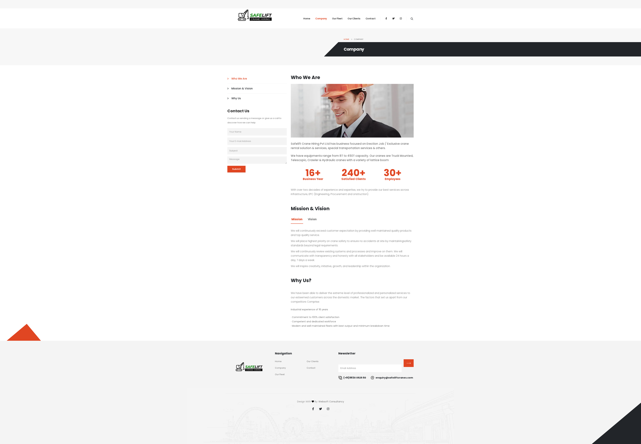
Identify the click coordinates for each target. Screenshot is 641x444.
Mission (296, 219)
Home (306, 18)
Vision (312, 219)
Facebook (313, 409)
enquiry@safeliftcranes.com (394, 377)
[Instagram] (401, 18)
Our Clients (354, 18)
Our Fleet (337, 18)
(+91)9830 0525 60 (354, 377)
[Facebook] (386, 18)
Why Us (236, 98)
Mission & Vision (242, 88)
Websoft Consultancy (331, 401)
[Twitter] (393, 18)
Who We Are (239, 78)
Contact (371, 18)
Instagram (328, 409)
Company (321, 18)
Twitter (320, 409)
